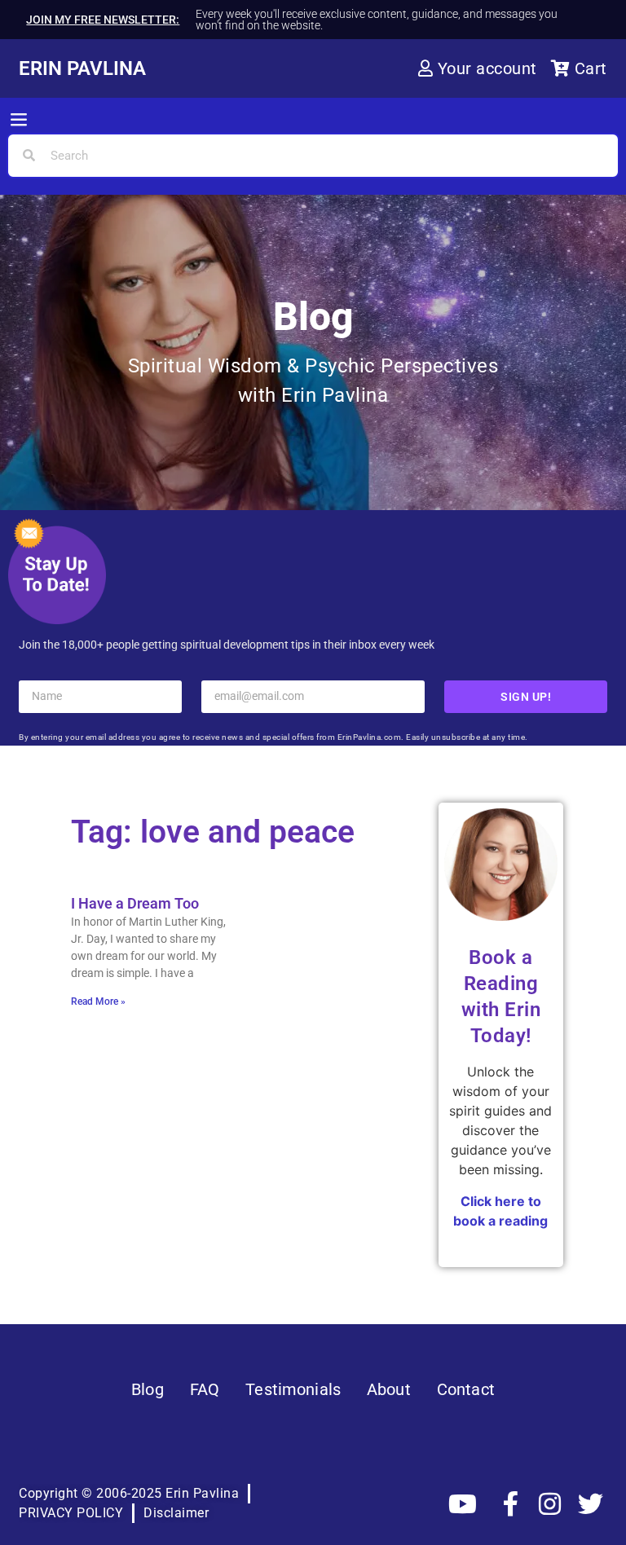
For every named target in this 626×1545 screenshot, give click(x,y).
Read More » (98, 1001)
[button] (19, 120)
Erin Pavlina (82, 68)
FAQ (204, 1389)
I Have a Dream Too (135, 903)
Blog (147, 1389)
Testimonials (293, 1389)
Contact (466, 1389)
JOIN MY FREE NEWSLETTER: (102, 19)
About (389, 1389)
